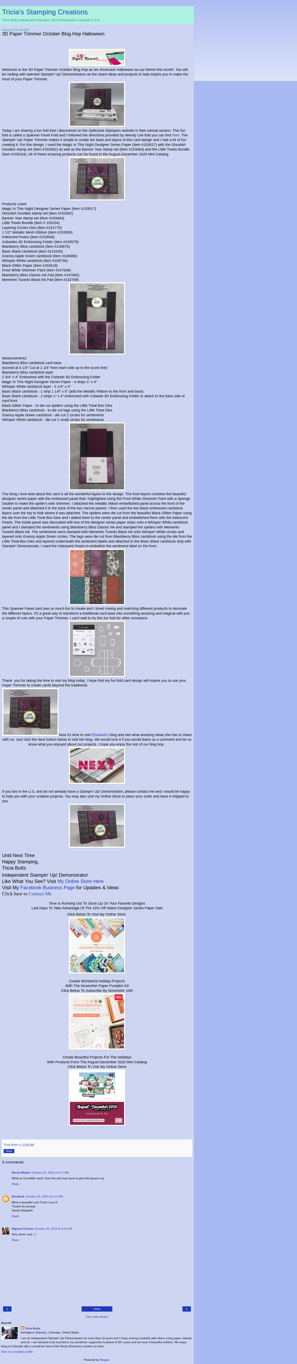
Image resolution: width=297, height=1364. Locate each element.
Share (9, 1151)
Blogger (105, 1359)
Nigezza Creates (23, 1228)
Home (97, 1309)
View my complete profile (17, 1351)
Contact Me (40, 893)
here (175, 135)
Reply (15, 1184)
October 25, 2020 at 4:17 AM (50, 1172)
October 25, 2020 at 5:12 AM (44, 1196)
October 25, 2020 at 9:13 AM (53, 1228)
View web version (97, 1316)
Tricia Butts (32, 1328)
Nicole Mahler (21, 1172)
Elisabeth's (100, 735)
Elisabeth (18, 1196)
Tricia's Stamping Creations (45, 12)
